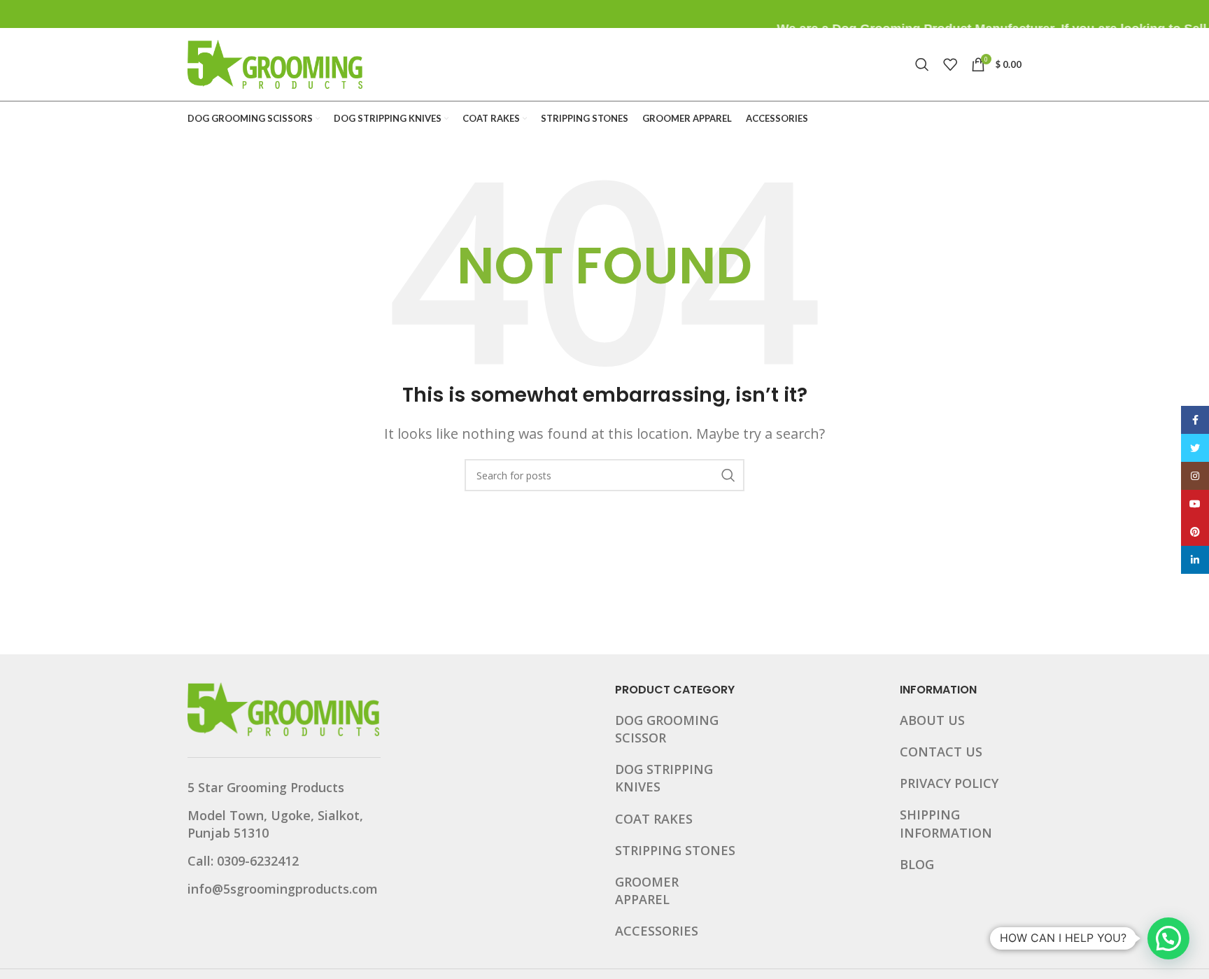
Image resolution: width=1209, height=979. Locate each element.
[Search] (922, 64)
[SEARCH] (728, 475)
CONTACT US (941, 751)
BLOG (917, 864)
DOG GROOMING (667, 720)
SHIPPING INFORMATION (946, 823)
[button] (1168, 938)
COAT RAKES (654, 818)
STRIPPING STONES (675, 850)
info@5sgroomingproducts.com (283, 888)
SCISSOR (640, 737)
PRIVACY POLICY (949, 783)
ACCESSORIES (656, 930)
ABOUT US (932, 720)
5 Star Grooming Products (266, 787)
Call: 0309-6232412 (243, 860)
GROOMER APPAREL (647, 890)
